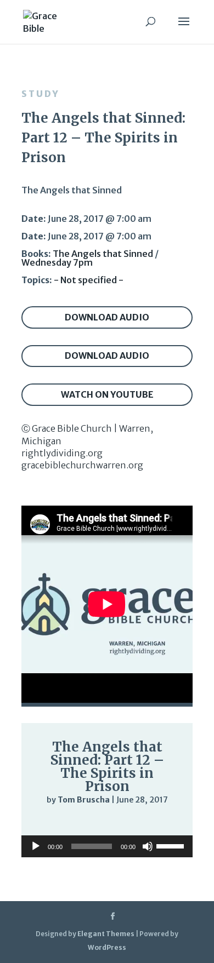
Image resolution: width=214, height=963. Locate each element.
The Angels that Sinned (103, 253)
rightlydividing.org (62, 453)
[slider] (160, 822)
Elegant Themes (105, 934)
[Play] (46, 821)
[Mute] (139, 823)
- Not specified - (88, 279)
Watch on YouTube (107, 394)
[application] (107, 822)
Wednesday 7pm (57, 262)
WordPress (107, 947)
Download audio (107, 317)
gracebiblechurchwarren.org (82, 465)
